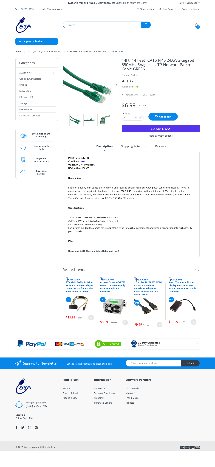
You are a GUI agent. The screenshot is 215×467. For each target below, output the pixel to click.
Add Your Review (129, 75)
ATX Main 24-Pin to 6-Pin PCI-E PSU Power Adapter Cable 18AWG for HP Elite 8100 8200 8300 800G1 (79, 287)
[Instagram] (29, 427)
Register (185, 9)
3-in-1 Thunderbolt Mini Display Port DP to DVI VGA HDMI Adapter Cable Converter (182, 287)
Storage (23, 103)
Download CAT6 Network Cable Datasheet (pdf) (93, 251)
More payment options (161, 135)
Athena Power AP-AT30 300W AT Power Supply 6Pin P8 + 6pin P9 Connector (112, 287)
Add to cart (165, 116)
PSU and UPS (26, 97)
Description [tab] (104, 146)
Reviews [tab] (160, 146)
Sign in (196, 9)
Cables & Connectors (30, 78)
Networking (25, 91)
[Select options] (91, 317)
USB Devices (25, 109)
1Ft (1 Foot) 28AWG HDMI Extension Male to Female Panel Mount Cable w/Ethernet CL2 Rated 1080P (148, 288)
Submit (190, 363)
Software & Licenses (29, 115)
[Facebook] (127, 81)
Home (18, 51)
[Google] (131, 81)
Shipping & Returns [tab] (134, 146)
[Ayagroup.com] (23, 24)
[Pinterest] (36, 427)
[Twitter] (123, 81)
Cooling (23, 84)
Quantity (126, 113)
